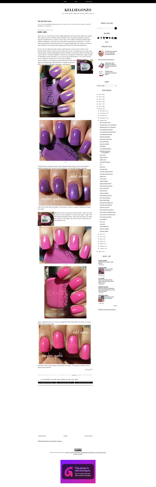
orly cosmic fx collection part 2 (108, 212)
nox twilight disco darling (106, 129)
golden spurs (103, 159)
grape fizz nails (102, 267)
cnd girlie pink (103, 169)
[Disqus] (65, 411)
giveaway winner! (104, 228)
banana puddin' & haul (105, 183)
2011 (100, 106)
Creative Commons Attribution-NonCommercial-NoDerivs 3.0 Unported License (85, 452)
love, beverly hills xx (105, 197)
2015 (100, 96)
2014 (100, 99)
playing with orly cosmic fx (107, 209)
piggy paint (103, 155)
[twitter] (98, 38)
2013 (100, 101)
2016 (100, 94)
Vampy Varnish (102, 260)
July (101, 234)
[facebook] (101, 38)
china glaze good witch (106, 195)
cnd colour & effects (105, 162)
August (102, 120)
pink (67, 379)
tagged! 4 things (104, 181)
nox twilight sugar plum (106, 134)
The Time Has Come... (45, 21)
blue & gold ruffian (105, 200)
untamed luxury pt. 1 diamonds (108, 127)
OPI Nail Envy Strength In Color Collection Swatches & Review (111, 53)
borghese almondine (105, 136)
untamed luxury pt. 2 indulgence (108, 124)
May (101, 239)
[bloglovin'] (107, 38)
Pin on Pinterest (65, 382)
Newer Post (42, 435)
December (103, 110)
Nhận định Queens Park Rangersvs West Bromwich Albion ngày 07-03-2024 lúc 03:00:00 (106, 290)
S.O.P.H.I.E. (103, 146)
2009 (100, 251)
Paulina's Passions (103, 286)
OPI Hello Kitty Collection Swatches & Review (111, 73)
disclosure (74, 375)
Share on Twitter (84, 382)
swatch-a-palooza (104, 193)
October (102, 115)
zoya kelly (102, 224)
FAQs (76, 1)
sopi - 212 (102, 221)
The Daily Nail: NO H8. (106, 205)
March (102, 243)
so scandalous (103, 219)
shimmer (76, 379)
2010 (100, 108)
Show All (115, 305)
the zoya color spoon (105, 122)
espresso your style (104, 207)
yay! (101, 164)
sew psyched (103, 178)
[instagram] (104, 38)
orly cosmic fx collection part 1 (108, 214)
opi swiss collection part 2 (106, 171)
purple (69, 379)
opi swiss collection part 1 (106, 174)
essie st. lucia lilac (104, 188)
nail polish (63, 379)
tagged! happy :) (104, 157)
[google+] (109, 38)
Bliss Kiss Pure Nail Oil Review (106, 59)
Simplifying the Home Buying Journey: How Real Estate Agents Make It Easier (106, 281)
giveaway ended (104, 231)
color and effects (47, 379)
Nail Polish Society (103, 295)
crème (52, 379)
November (103, 113)
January (102, 248)
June (101, 236)
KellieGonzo (78, 9)
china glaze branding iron (106, 202)
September (103, 118)
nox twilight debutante (105, 148)
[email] (115, 38)
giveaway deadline (104, 144)
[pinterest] (112, 38)
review (72, 379)
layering (58, 379)
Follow (107, 42)
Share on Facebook (47, 382)
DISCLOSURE (89, 1)
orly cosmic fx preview (105, 217)
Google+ (75, 454)
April (101, 241)
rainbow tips (103, 176)
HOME (65, 1)
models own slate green (106, 139)
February (102, 246)
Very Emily (101, 278)
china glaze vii (103, 190)
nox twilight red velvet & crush (108, 132)
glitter (55, 379)
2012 (100, 104)
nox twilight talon (104, 141)
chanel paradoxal (104, 226)
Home (65, 435)
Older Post (89, 435)
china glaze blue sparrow (106, 186)
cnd (43, 379)
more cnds (102, 166)
